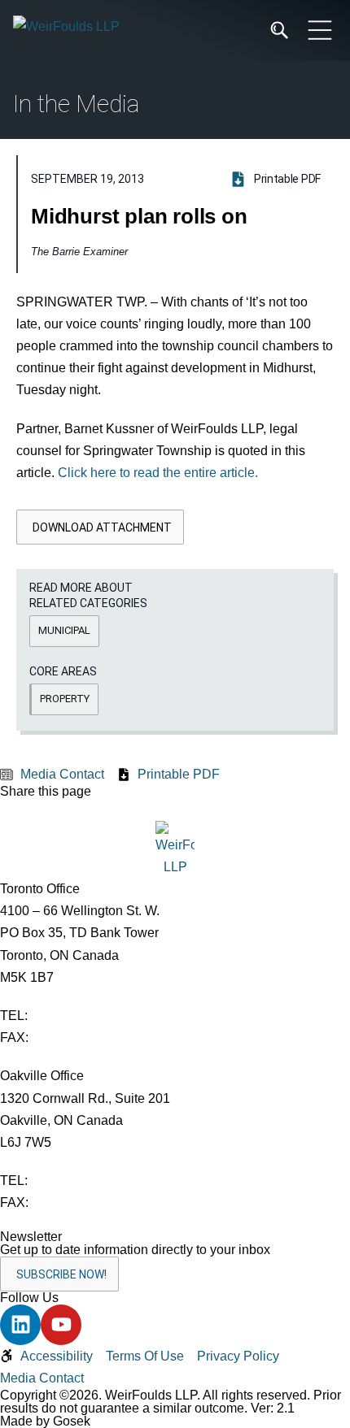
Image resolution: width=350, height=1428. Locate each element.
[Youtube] (61, 1324)
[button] (100, 527)
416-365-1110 (71, 1015)
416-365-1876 (72, 1037)
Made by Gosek (45, 1421)
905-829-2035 (72, 1202)
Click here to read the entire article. (158, 473)
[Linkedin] (20, 1324)
